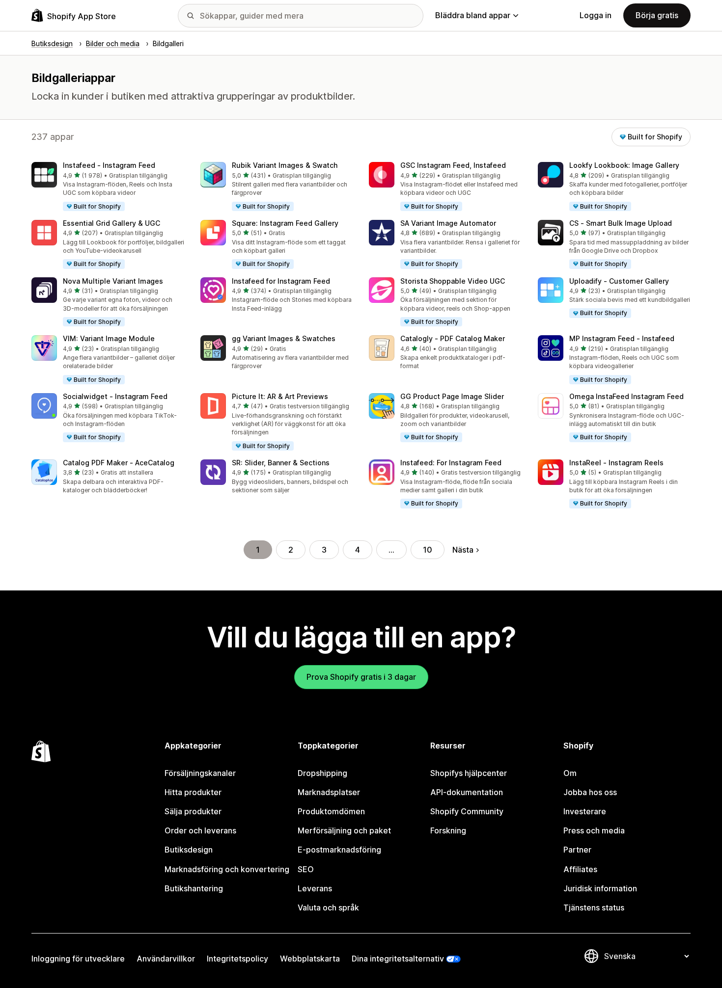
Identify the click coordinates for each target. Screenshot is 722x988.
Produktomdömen (331, 811)
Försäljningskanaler (200, 773)
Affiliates (580, 869)
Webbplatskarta (310, 958)
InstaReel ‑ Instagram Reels (616, 462)
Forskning (448, 830)
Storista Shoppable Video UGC (452, 281)
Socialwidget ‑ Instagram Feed (115, 396)
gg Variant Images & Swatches (283, 338)
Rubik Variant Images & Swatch (284, 165)
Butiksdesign (189, 849)
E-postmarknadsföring (339, 849)
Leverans (315, 888)
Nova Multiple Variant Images (113, 281)
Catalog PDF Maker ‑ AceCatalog (118, 462)
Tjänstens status (593, 907)
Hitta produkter (193, 792)
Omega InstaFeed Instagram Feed (626, 396)
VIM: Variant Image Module (109, 338)
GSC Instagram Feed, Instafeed (453, 165)
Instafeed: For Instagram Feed (450, 462)
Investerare (584, 811)
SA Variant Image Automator (448, 223)
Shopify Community (466, 811)
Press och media (594, 830)
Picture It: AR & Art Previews (280, 396)
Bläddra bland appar (472, 15)
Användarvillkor (166, 958)
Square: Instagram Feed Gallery (285, 223)
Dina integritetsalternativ (398, 958)
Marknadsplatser (329, 792)
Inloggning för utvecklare (78, 958)
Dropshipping (322, 773)
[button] (108, 187)
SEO (306, 869)
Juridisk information (600, 888)
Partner (577, 849)
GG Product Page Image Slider (452, 396)
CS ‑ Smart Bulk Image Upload (620, 223)
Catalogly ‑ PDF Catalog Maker (452, 338)
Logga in (595, 15)
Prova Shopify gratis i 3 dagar (361, 677)
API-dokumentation (466, 792)
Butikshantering (194, 888)
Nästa (462, 550)
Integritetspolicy (237, 958)
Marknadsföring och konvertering (227, 869)
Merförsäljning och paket (344, 830)
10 (427, 550)
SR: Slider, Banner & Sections (281, 462)
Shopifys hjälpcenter (468, 773)
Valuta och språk (328, 907)
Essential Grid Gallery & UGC (111, 223)
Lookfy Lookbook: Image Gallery (624, 165)
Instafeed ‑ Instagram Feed (109, 165)
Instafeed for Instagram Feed (281, 281)
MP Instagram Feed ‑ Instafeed (621, 338)
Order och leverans (200, 830)
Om (570, 773)
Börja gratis (657, 15)
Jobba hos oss (590, 792)
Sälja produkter (193, 811)
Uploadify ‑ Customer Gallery (619, 281)
